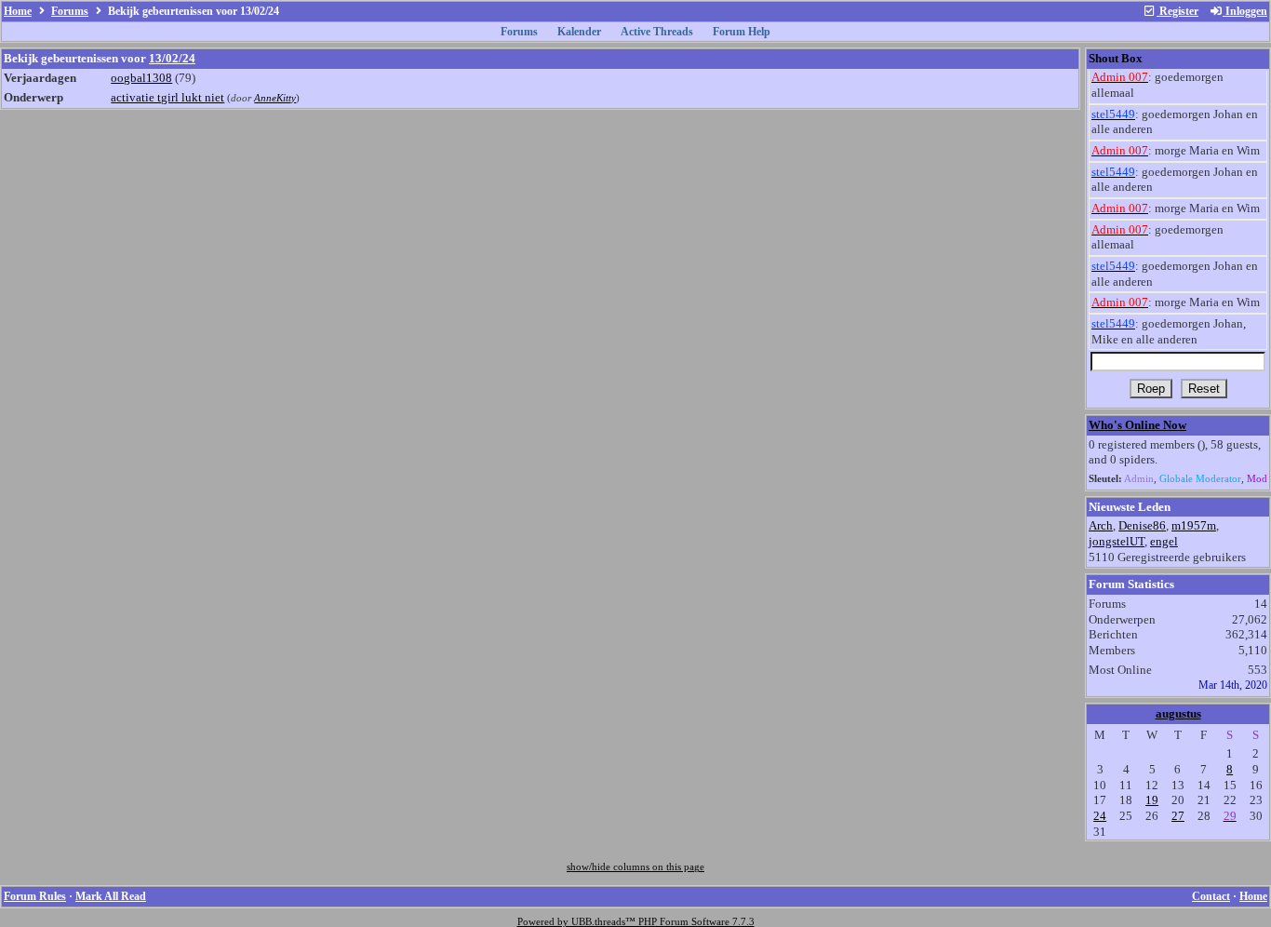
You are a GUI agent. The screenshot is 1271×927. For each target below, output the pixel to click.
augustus (1178, 713)
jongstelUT (1116, 541)
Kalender (579, 31)
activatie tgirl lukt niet (167, 97)
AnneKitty (275, 98)
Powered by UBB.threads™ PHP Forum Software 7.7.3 (636, 922)
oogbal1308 (141, 78)
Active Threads (657, 31)
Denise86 (1142, 525)
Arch (1101, 525)
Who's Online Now (1137, 425)
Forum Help (741, 31)
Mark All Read (110, 896)
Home (18, 11)
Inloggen (1245, 11)
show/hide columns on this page (635, 867)
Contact (1211, 896)
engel (1164, 541)
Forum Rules (35, 896)
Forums (69, 11)
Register (1177, 11)
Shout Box (1116, 58)
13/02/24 (172, 58)
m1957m (1193, 525)
